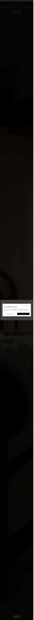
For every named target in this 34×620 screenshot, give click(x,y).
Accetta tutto (23, 313)
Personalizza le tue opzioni (10, 313)
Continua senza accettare (25, 305)
